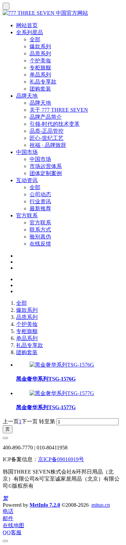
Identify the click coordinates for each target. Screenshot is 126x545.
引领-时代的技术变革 (55, 124)
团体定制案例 (46, 173)
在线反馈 (40, 244)
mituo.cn (100, 505)
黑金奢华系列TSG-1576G (46, 379)
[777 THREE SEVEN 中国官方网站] (63, 13)
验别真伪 (40, 236)
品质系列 (40, 53)
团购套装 (40, 89)
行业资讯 (40, 201)
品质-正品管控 (47, 131)
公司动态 (40, 194)
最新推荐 (40, 208)
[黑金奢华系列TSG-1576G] (62, 365)
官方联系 (27, 215)
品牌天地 (27, 96)
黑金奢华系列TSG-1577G (46, 407)
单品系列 (40, 74)
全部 (35, 39)
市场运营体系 (46, 166)
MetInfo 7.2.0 (45, 505)
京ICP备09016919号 (61, 459)
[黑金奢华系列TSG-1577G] (62, 393)
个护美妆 (40, 60)
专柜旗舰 (40, 67)
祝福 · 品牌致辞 (48, 145)
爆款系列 (40, 46)
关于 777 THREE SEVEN (59, 110)
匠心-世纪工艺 (47, 138)
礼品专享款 (43, 82)
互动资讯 (27, 180)
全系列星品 (29, 32)
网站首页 (27, 25)
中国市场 (27, 152)
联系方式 (40, 229)
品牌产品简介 (46, 117)
